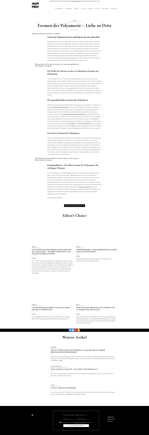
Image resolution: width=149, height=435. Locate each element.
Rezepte (97, 8)
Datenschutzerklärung (76, 1)
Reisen (90, 8)
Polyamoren (81, 187)
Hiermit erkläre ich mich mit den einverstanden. (77, 422)
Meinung (105, 8)
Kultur (83, 8)
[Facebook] (70, 330)
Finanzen (68, 8)
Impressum (110, 417)
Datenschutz (111, 419)
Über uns (114, 8)
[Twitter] (72, 330)
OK (98, 1)
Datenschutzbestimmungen (80, 422)
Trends (76, 8)
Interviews (59, 8)
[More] (78, 330)
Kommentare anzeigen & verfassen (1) (74, 205)
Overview (75, 29)
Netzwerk (87, 187)
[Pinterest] (75, 330)
